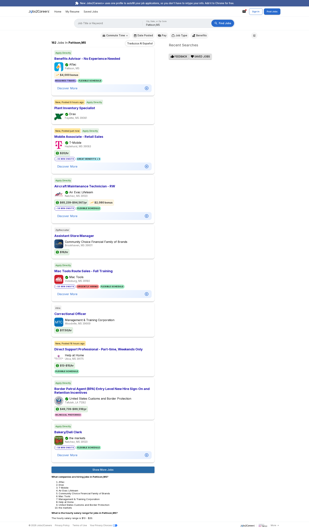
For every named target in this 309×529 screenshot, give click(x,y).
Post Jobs (272, 11)
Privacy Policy (62, 525)
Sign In (255, 11)
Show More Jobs (103, 469)
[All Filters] (254, 35)
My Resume (72, 11)
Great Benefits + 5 (88, 159)
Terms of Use (79, 525)
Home (57, 11)
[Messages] (244, 11)
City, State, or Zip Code (156, 21)
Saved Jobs (91, 11)
